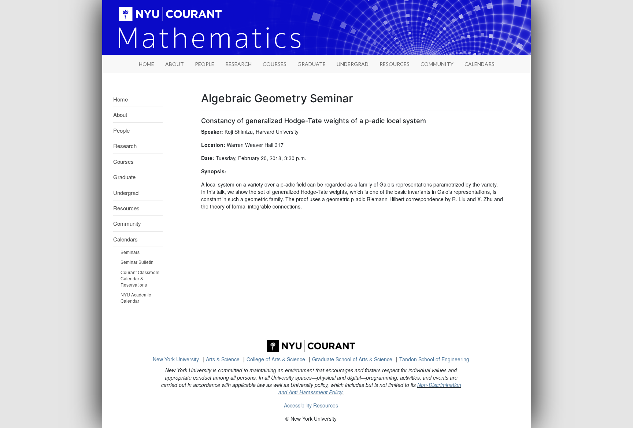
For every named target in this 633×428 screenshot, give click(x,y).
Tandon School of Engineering (434, 359)
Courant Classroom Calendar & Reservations (140, 278)
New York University (176, 359)
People (204, 64)
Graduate (311, 64)
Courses (274, 64)
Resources (395, 64)
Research (238, 64)
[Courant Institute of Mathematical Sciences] (311, 346)
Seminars (130, 252)
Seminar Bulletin (137, 262)
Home (120, 99)
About (174, 64)
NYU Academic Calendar (136, 297)
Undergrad (353, 64)
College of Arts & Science (276, 359)
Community (437, 64)
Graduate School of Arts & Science (352, 359)
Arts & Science (223, 359)
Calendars (479, 64)
